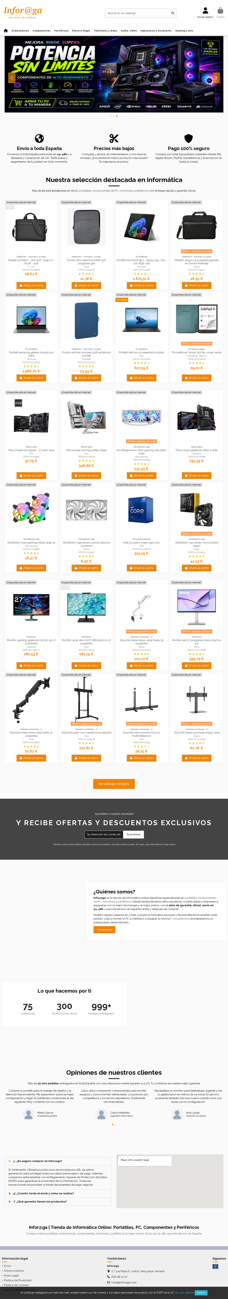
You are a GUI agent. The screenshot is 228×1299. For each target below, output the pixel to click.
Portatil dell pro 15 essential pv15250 (141, 352)
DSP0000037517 (86, 552)
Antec (197, 549)
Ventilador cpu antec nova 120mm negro (196, 544)
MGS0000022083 (142, 650)
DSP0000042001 (31, 650)
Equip (141, 647)
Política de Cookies (16, 1285)
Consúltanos (180, 918)
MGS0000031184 (141, 359)
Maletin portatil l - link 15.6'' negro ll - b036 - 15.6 (31, 262)
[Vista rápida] (37, 253)
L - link (31, 267)
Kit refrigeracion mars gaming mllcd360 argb (141, 452)
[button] (111, 116)
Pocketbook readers (196, 356)
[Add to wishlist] (25, 253)
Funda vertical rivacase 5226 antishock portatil (86, 354)
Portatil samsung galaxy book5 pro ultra (31, 354)
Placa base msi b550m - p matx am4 (31, 450)
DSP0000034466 (141, 270)
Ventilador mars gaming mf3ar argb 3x (31, 542)
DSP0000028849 (141, 460)
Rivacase (86, 359)
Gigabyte (196, 453)
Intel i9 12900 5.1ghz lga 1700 (141, 542)
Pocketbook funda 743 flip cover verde (196, 352)
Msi (31, 453)
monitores (126, 190)
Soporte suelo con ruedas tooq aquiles (86, 732)
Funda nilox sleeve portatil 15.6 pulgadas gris (86, 262)
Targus (196, 267)
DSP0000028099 (196, 456)
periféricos (142, 190)
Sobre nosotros (14, 1270)
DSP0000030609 (196, 739)
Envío (7, 1266)
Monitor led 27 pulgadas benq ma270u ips (196, 642)
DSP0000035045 (86, 739)
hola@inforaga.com (124, 1282)
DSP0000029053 (86, 456)
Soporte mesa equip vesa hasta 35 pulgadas (141, 642)
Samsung (31, 359)
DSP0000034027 (86, 270)
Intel (141, 546)
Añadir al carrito (33, 285)
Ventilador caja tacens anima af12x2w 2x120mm (86, 544)
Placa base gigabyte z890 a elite (196, 450)
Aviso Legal (11, 1275)
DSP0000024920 (196, 270)
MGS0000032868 (197, 650)
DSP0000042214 (86, 650)
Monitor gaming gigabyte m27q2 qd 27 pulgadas (31, 642)
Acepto (201, 1293)
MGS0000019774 (196, 359)
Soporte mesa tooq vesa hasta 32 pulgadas (31, 734)
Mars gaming (141, 457)
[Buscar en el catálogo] (173, 13)
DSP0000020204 (86, 362)
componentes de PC (105, 190)
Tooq (31, 739)
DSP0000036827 (31, 742)
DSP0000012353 (141, 742)
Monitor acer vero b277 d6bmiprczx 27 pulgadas (86, 642)
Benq (196, 647)
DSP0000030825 (31, 362)
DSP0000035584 (31, 549)
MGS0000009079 (142, 549)
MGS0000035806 (31, 270)
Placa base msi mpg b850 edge (86, 450)
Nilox (86, 267)
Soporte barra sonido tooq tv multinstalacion (141, 734)
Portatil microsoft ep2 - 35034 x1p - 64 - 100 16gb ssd (141, 262)
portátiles (85, 190)
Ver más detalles (184, 1292)
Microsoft (141, 267)
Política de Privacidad (18, 1280)
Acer (86, 647)
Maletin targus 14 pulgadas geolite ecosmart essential (197, 262)
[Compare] (31, 253)
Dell (141, 356)
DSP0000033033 (196, 552)
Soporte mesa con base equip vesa (196, 732)
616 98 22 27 (119, 1276)
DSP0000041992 (31, 456)
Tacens (86, 549)
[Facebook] (215, 1266)
